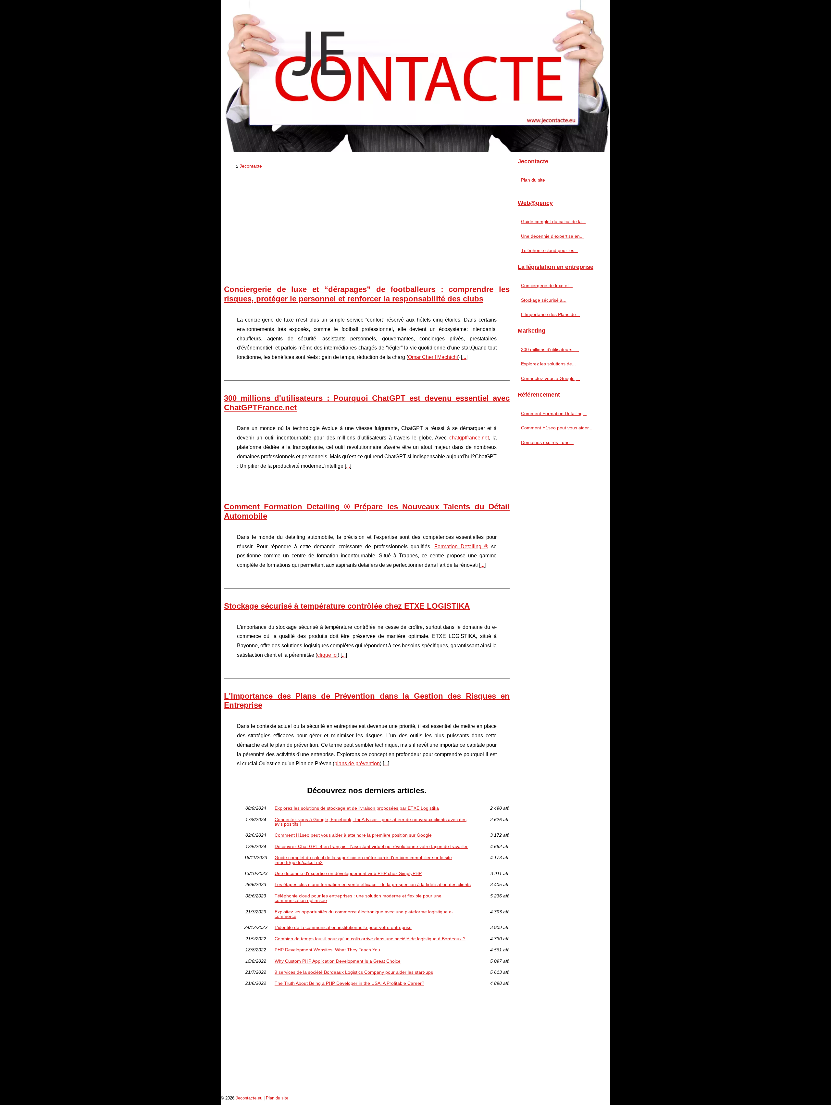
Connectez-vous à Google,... (550, 378)
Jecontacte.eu (249, 1098)
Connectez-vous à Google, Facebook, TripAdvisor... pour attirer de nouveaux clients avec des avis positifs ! (370, 822)
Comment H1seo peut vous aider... (556, 427)
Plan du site (533, 180)
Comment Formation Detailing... (554, 413)
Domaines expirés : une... (547, 442)
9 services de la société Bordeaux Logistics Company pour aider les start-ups (354, 972)
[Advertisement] (367, 220)
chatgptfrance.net (469, 437)
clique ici (327, 655)
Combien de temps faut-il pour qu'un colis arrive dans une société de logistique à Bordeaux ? (370, 938)
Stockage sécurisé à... (543, 300)
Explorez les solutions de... (548, 363)
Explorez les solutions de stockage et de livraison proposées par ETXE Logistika (357, 808)
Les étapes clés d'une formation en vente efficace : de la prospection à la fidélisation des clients (373, 884)
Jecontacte (251, 166)
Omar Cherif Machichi (433, 357)
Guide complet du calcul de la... (553, 221)
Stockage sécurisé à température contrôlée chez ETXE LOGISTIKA (347, 606)
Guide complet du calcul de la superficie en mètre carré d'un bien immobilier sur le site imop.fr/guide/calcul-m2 (363, 860)
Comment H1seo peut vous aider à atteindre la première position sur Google (353, 835)
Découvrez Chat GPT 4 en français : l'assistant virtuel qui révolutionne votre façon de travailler (371, 846)
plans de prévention (357, 763)
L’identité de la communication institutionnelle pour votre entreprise (343, 927)
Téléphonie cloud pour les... (549, 250)
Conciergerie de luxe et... (547, 285)
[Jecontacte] (415, 76)
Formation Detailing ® (461, 546)
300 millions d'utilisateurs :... (550, 349)
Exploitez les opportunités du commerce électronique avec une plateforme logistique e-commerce (364, 914)
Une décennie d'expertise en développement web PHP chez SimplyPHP (348, 873)
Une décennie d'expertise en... (552, 236)
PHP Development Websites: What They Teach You (327, 949)
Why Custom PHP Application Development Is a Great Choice (338, 961)
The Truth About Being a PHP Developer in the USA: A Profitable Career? (349, 983)
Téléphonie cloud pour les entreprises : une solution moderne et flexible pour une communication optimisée (358, 898)
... (464, 357)
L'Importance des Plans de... (550, 314)
